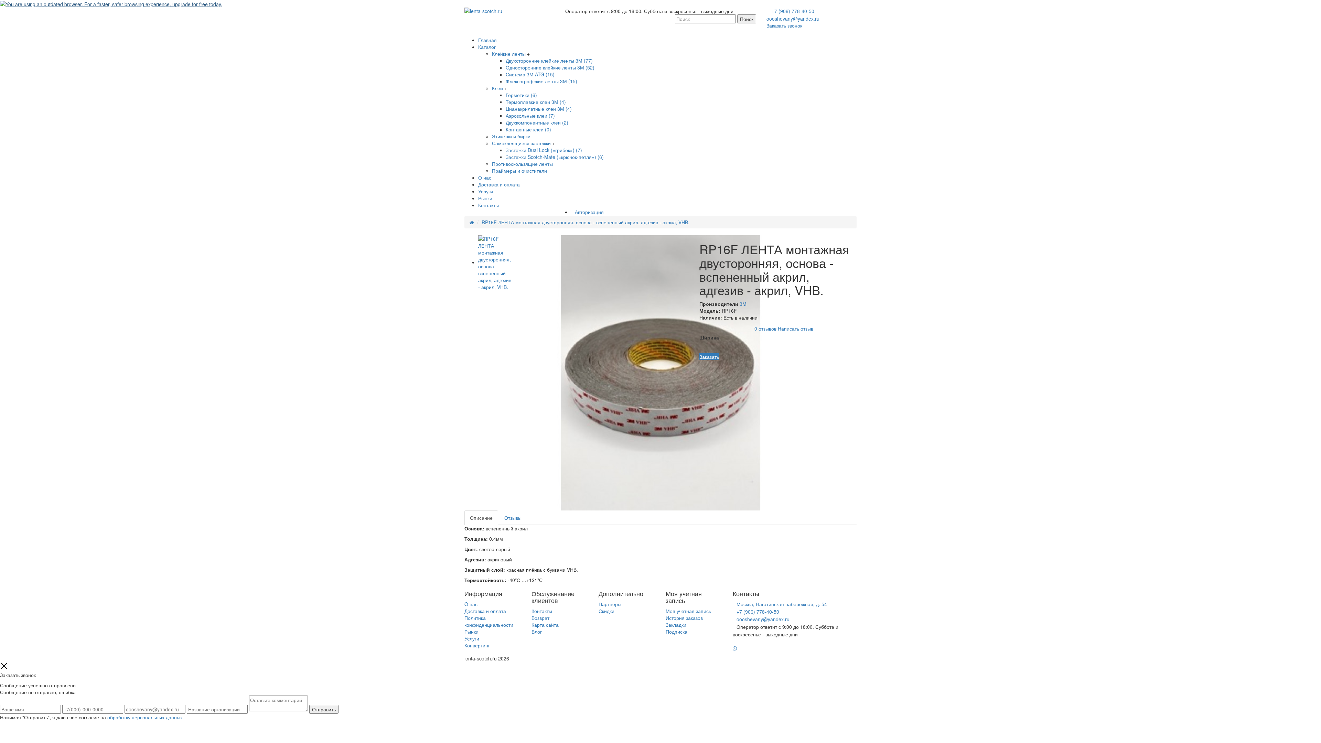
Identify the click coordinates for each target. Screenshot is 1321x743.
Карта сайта (545, 624)
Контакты (488, 205)
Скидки (606, 610)
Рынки (485, 198)
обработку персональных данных (145, 717)
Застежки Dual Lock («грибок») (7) (544, 150)
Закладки (676, 624)
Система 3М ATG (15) (530, 74)
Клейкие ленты (509, 53)
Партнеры (610, 604)
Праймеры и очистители (519, 170)
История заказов (684, 617)
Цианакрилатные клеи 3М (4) (539, 108)
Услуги (485, 191)
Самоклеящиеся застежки (521, 143)
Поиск (746, 18)
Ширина (709, 337)
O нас (470, 604)
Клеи (497, 88)
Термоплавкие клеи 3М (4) (536, 101)
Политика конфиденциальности (488, 621)
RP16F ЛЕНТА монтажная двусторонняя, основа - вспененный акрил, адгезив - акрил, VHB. (585, 222)
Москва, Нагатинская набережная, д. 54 (782, 604)
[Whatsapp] (735, 648)
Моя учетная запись (688, 610)
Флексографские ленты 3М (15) (541, 81)
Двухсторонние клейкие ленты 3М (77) (549, 60)
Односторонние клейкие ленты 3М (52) (550, 67)
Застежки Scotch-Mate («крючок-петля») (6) (555, 156)
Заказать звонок (784, 25)
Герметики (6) (521, 94)
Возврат (540, 617)
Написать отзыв (795, 328)
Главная (487, 39)
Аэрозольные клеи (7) (530, 115)
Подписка (676, 631)
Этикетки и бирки (511, 136)
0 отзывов (765, 328)
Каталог (487, 46)
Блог (536, 631)
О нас (484, 177)
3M (743, 303)
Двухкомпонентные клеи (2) (537, 122)
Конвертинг (477, 645)
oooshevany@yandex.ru (792, 18)
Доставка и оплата (499, 184)
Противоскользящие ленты (522, 163)
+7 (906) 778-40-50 (793, 11)
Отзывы (513, 517)
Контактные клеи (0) (528, 129)
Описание (481, 517)
